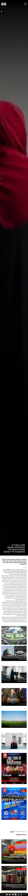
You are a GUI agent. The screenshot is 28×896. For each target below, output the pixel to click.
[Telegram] (12, 894)
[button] (1, 11)
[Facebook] (15, 894)
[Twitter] (9, 894)
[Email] (7, 894)
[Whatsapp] (18, 894)
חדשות (12, 832)
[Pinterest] (21, 894)
